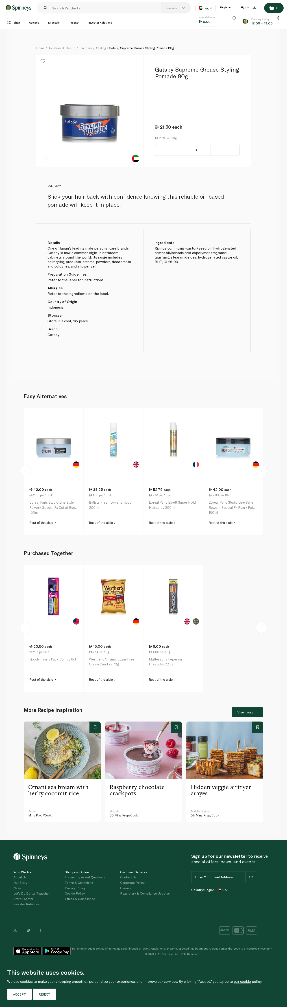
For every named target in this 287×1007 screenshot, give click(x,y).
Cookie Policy (75, 893)
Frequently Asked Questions (85, 877)
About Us (19, 877)
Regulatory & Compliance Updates (145, 893)
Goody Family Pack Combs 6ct (52, 659)
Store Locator (23, 899)
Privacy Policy (75, 888)
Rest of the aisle (41, 522)
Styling (101, 48)
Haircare (86, 48)
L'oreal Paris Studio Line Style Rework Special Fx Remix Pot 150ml (231, 507)
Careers (126, 888)
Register (225, 7)
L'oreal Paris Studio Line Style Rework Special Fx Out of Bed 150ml (52, 507)
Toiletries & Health (62, 48)
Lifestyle (54, 22)
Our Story (20, 882)
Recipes (34, 22)
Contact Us (128, 877)
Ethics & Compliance (80, 899)
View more (245, 712)
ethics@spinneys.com (258, 948)
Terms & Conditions (79, 882)
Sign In (245, 7)
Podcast (74, 22)
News (17, 888)
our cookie (242, 981)
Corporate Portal (132, 882)
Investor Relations (100, 22)
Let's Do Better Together (31, 893)
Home (40, 48)
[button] (26, 471)
